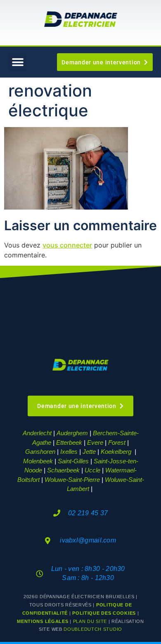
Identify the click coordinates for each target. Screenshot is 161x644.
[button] (17, 62)
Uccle (92, 470)
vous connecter (67, 245)
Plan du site (90, 621)
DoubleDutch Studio (93, 629)
